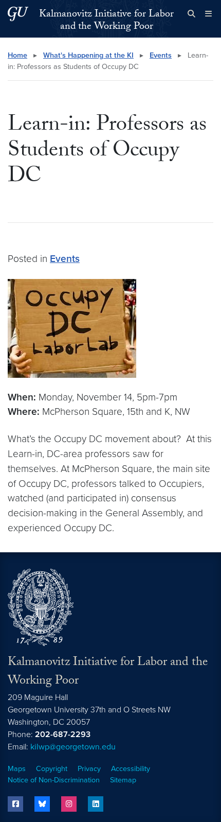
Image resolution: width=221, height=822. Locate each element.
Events (161, 55)
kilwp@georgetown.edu (73, 747)
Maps (17, 768)
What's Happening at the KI (88, 55)
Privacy (89, 768)
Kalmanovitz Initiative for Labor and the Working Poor (106, 21)
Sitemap (123, 780)
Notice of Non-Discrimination (54, 780)
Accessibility (130, 768)
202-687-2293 (62, 734)
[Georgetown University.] (18, 13)
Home (17, 55)
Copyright (51, 768)
